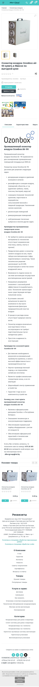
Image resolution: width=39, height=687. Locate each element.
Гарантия (19, 557)
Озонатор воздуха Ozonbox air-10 (27, 488)
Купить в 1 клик (9, 91)
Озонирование (19, 610)
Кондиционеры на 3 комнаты (19, 629)
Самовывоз (19, 595)
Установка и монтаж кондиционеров (19, 601)
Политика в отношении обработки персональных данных (19, 541)
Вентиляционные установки (19, 638)
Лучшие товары (19, 579)
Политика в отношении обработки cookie (19, 544)
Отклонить (20, 681)
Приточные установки (19, 635)
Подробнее (20, 684)
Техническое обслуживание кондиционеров (19, 604)
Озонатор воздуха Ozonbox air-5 (8, 488)
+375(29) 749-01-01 (23, 660)
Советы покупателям (19, 566)
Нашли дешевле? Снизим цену (13, 82)
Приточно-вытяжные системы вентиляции (19, 632)
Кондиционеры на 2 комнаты (19, 626)
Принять (19, 678)
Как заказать (19, 598)
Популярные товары (19, 582)
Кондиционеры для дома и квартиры (19, 620)
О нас (20, 554)
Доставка (19, 592)
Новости (19, 563)
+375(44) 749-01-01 (8, 660)
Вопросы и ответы (19, 572)
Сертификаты (19, 569)
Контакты (19, 560)
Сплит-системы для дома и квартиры (19, 623)
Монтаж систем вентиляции (19, 607)
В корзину (8, 87)
